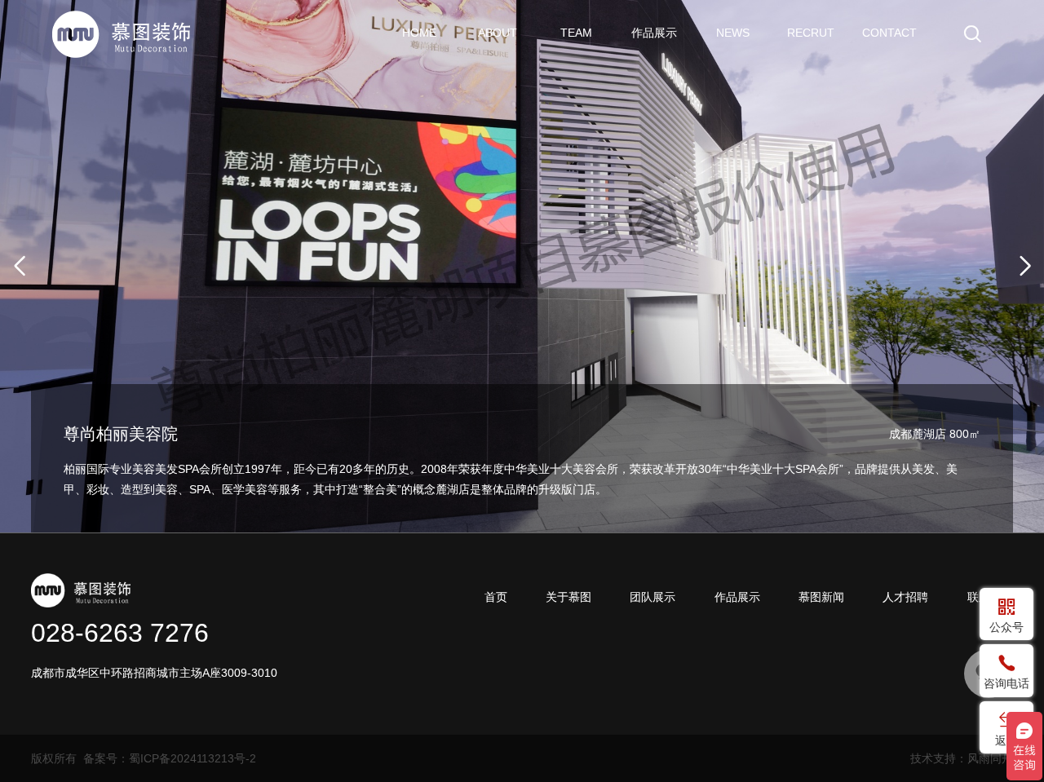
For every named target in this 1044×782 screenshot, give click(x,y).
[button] (1025, 267)
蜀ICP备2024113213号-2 (192, 758)
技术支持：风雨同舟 (961, 758)
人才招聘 (810, 45)
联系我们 (889, 45)
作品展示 (650, 19)
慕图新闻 (732, 45)
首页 (419, 45)
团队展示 (576, 45)
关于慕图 (497, 45)
